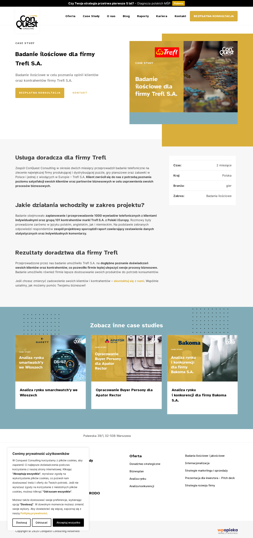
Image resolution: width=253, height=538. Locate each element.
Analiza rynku (137, 479)
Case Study (91, 16)
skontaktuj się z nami (129, 281)
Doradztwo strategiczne (144, 464)
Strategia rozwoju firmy (200, 485)
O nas (111, 16)
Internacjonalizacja (197, 463)
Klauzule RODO (86, 493)
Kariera (161, 16)
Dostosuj (21, 522)
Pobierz (178, 3)
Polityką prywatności (33, 513)
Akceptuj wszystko (68, 522)
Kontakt (180, 16)
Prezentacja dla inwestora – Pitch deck (210, 478)
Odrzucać (42, 522)
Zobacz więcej (62, 402)
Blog (126, 16)
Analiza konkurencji (141, 486)
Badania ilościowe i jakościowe (205, 456)
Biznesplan (136, 471)
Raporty (143, 16)
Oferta (70, 16)
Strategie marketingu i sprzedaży (206, 470)
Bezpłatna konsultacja (214, 16)
